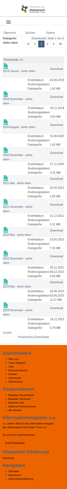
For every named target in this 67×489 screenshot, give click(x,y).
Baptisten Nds (16, 402)
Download (56, 68)
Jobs (11, 366)
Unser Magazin (17, 362)
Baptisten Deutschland (21, 395)
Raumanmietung (17, 370)
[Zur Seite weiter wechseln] (53, 44)
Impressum (14, 377)
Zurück (7, 332)
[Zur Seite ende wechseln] (60, 44)
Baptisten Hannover (19, 398)
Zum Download (14, 442)
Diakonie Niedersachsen (22, 406)
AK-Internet (14, 410)
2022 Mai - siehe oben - (18, 234)
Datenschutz (15, 381)
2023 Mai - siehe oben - (18, 286)
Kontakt (12, 374)
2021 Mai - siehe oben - (18, 183)
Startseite (13, 471)
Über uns (13, 359)
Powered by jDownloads (33, 337)
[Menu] (8, 22)
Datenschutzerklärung (20, 478)
